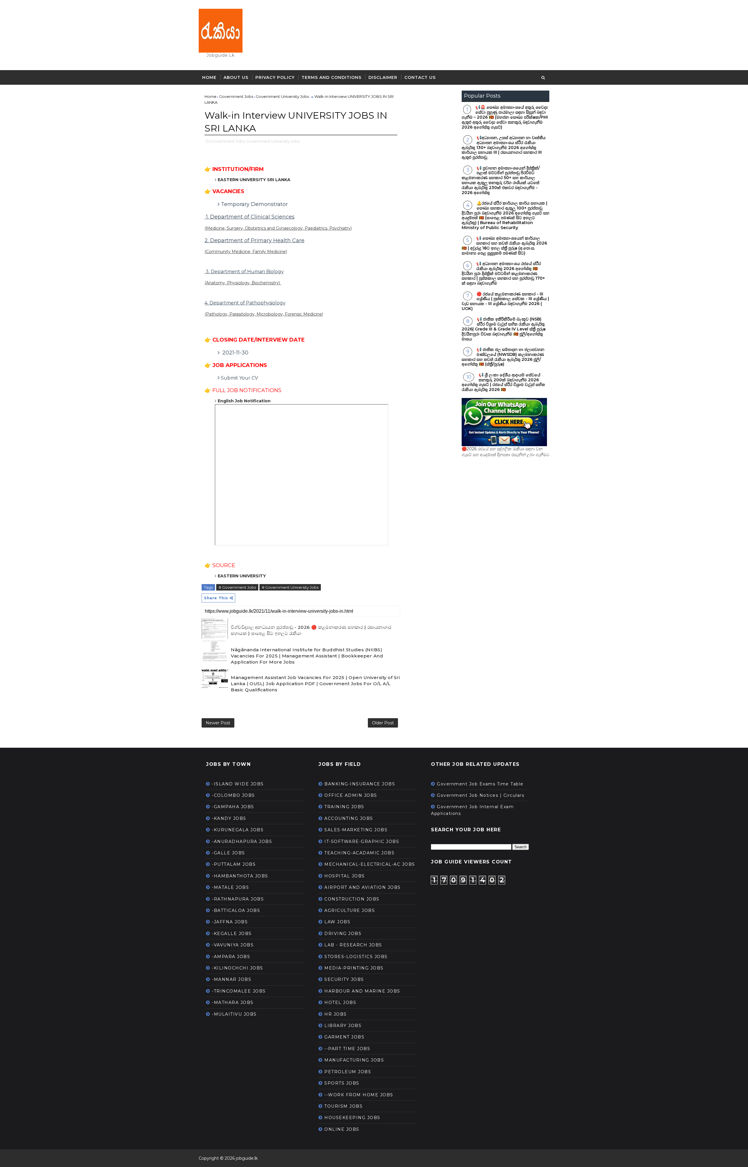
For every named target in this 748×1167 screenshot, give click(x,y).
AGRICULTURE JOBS (349, 910)
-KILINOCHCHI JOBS (237, 968)
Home (209, 77)
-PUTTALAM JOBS (234, 864)
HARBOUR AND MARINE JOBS (362, 991)
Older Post (383, 723)
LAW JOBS (337, 921)
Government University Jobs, (273, 141)
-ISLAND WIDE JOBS (238, 784)
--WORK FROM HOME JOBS (358, 1094)
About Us (236, 77)
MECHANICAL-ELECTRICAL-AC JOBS (369, 864)
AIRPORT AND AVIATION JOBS (362, 887)
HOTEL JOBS (340, 1002)
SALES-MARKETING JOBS (355, 829)
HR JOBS (335, 1014)
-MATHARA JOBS (233, 1002)
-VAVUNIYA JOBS (233, 945)
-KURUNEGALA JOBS (238, 829)
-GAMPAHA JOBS (233, 806)
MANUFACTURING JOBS (354, 1060)
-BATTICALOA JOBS (236, 910)
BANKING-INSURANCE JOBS (359, 784)
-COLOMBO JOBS (233, 795)
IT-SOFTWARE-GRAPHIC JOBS (361, 841)
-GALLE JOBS (228, 853)
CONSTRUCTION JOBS (352, 899)
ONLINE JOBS (341, 1129)
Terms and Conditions (331, 77)
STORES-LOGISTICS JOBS (356, 956)
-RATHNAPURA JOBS (238, 899)
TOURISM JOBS (343, 1106)
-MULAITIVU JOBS (234, 1014)
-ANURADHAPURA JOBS (242, 841)
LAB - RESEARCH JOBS (353, 945)
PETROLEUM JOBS (347, 1071)
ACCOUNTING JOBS (348, 818)
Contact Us (420, 77)
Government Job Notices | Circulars (480, 795)
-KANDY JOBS (229, 818)
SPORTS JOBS (341, 1083)
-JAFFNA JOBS (230, 921)
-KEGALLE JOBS (232, 933)
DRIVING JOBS (342, 933)
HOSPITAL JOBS (344, 876)
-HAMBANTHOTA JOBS (240, 876)
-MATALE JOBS (230, 887)
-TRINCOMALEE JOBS (239, 991)
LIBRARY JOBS (342, 1025)
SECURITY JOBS (344, 979)
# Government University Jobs (290, 587)
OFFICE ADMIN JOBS (350, 795)
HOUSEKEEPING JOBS (352, 1117)
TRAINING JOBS (344, 806)
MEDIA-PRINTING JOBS (354, 968)
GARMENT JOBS (344, 1037)
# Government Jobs (237, 587)
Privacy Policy (275, 77)
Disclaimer (382, 77)
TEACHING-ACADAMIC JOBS (359, 853)
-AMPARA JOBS (231, 956)
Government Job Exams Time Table (480, 784)
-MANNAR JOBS (231, 979)
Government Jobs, (227, 141)
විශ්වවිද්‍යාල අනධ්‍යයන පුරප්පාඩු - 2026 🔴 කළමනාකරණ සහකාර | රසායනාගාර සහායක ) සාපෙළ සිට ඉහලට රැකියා (311, 630)
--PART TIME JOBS (347, 1048)
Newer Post (218, 723)
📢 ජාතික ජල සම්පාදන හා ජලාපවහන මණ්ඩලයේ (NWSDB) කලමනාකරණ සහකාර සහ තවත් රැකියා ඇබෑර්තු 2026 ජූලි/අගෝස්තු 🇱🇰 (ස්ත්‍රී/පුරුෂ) (503, 357)
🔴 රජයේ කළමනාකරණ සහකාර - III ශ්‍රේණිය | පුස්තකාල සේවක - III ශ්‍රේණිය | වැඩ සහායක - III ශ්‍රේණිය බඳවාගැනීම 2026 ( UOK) (505, 301)
